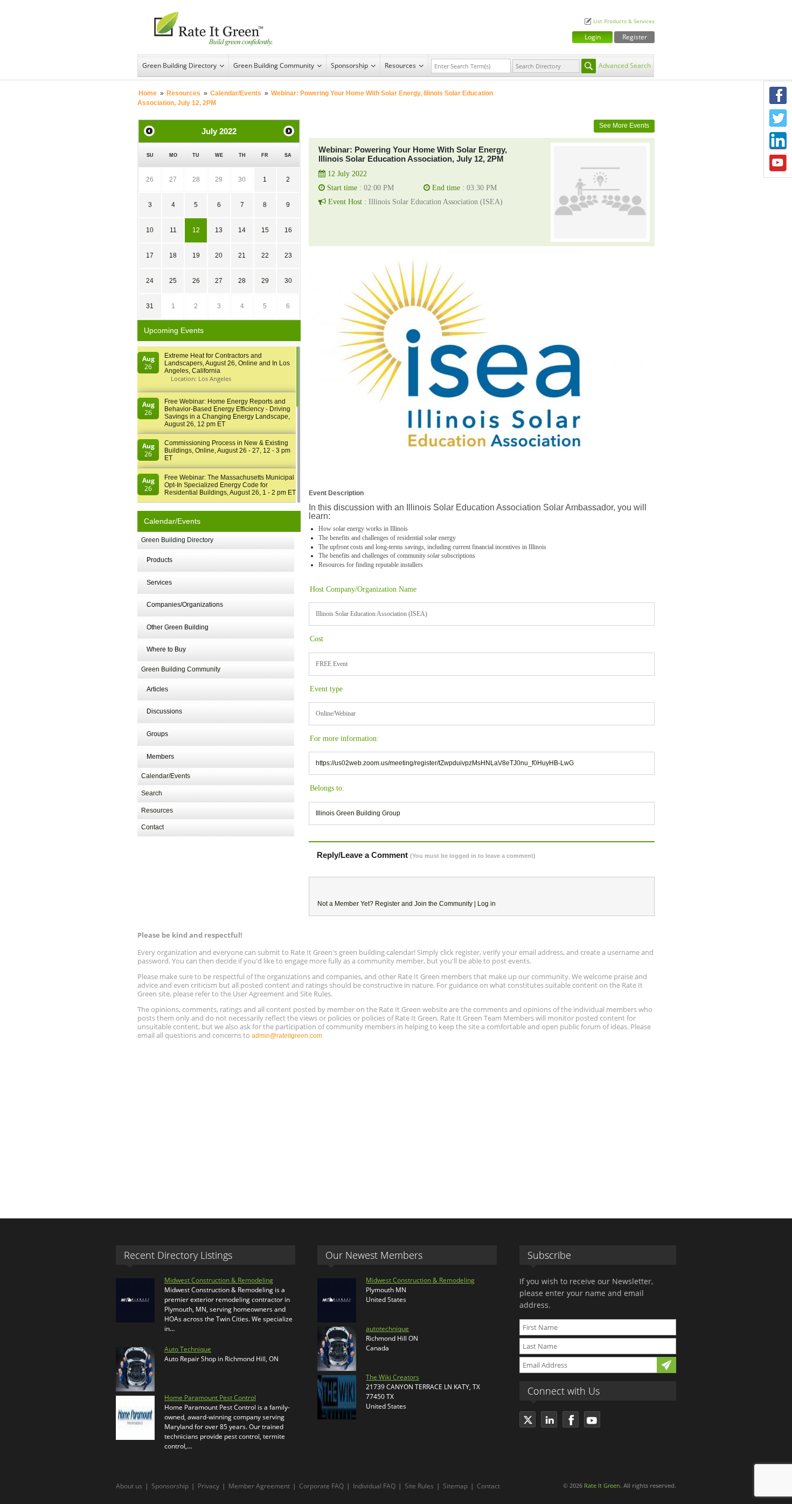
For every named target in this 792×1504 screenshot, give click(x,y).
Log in (486, 903)
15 (265, 230)
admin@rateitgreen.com (287, 1035)
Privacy (208, 1486)
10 (150, 230)
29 (219, 179)
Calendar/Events (235, 93)
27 (173, 179)
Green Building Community (273, 65)
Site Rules (419, 1486)
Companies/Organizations (185, 604)
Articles (157, 689)
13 (219, 230)
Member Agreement (259, 1486)
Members (160, 756)
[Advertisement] (396, 1124)
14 (242, 230)
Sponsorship (349, 65)
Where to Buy (166, 649)
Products (159, 560)
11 (173, 230)
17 (150, 255)
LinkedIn (778, 140)
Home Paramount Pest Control (210, 1397)
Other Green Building (178, 627)
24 (150, 281)
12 (196, 230)
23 (288, 255)
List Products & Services (624, 21)
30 (242, 179)
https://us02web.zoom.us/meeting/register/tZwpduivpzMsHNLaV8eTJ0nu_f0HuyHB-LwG (445, 763)
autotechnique (387, 1328)
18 (173, 255)
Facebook (778, 95)
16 (288, 230)
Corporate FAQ (321, 1486)
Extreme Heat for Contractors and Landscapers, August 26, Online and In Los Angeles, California (227, 363)
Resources (400, 65)
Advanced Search (625, 65)
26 (150, 179)
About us (129, 1486)
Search (151, 793)
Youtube (778, 163)
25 (173, 281)
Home (147, 93)
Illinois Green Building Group (358, 813)
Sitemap (455, 1486)
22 (265, 255)
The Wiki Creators (392, 1377)
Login (593, 36)
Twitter (778, 118)
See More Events (624, 125)
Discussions (164, 711)
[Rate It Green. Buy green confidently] (207, 27)
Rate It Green (602, 1485)
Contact (152, 827)
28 (196, 179)
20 (219, 255)
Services (159, 582)
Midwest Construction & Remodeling (218, 1280)
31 (150, 306)
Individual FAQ (374, 1486)
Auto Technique (187, 1349)
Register (634, 36)
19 (196, 255)
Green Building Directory (179, 65)
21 (242, 255)
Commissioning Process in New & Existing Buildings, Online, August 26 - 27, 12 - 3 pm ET (227, 450)
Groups (157, 734)
